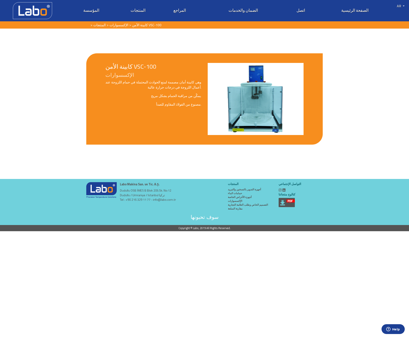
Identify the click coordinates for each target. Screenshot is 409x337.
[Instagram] (280, 190)
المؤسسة (91, 10)
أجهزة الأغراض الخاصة (240, 197)
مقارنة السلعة (235, 208)
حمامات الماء (235, 193)
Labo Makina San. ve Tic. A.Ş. (140, 184)
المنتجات (138, 10)
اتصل (301, 10)
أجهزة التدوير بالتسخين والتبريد (244, 189)
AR (399, 6)
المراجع (179, 10)
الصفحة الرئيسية (355, 10)
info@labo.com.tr (164, 199)
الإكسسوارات (235, 201)
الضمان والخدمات (243, 10)
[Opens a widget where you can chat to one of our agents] (393, 329)
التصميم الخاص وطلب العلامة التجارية (248, 205)
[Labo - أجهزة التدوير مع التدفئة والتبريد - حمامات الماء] (32, 10)
